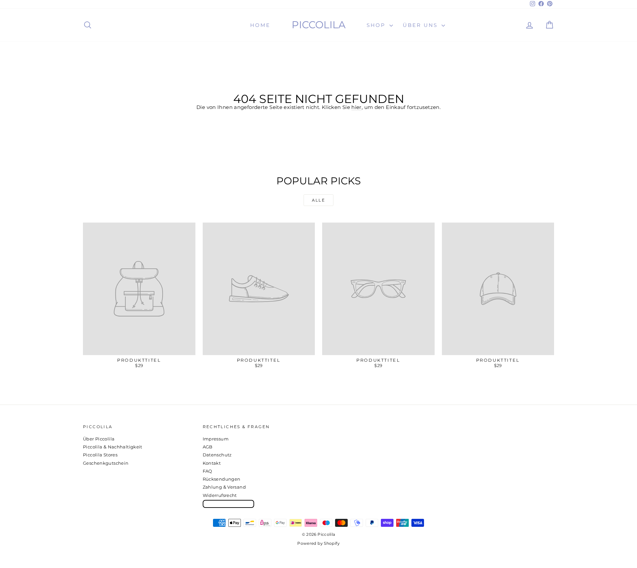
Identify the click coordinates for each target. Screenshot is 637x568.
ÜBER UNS (421, 25)
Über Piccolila (98, 438)
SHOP (377, 25)
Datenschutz (217, 454)
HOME (260, 25)
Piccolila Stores (100, 454)
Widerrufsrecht (220, 495)
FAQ (207, 471)
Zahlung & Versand (224, 487)
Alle (318, 200)
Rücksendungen (222, 479)
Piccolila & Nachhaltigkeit (112, 446)
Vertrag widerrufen (228, 503)
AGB (208, 446)
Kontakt (212, 463)
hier (356, 107)
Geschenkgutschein (105, 463)
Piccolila (319, 25)
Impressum (216, 438)
